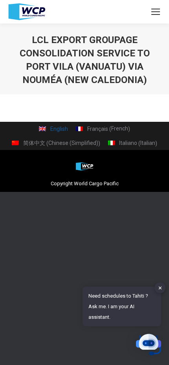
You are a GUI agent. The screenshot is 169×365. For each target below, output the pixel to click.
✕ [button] (160, 288)
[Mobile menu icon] (155, 11)
